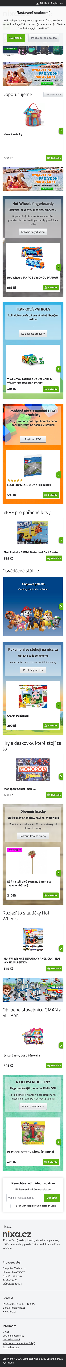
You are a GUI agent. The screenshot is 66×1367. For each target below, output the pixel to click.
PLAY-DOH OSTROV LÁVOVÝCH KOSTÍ (30, 1152)
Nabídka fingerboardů (33, 232)
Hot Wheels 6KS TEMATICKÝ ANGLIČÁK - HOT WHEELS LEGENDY (32, 960)
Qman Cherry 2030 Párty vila (22, 1055)
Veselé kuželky (13, 134)
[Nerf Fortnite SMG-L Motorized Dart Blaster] (33, 533)
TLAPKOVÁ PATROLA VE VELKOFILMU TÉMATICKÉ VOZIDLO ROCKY (30, 381)
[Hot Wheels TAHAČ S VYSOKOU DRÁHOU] (33, 258)
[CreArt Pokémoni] (33, 696)
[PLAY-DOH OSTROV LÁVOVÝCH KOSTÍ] (33, 1133)
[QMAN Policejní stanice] (33, 990)
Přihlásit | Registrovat (52, 3)
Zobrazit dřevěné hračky (33, 836)
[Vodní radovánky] (33, 74)
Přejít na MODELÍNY (33, 1106)
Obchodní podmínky (13, 1335)
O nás (6, 1332)
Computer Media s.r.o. (34, 1359)
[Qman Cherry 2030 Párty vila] (33, 1036)
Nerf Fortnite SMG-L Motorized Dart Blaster (31, 552)
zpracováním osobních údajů (42, 1205)
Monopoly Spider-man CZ (20, 789)
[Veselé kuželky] (33, 115)
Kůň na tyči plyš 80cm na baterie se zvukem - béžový (29, 883)
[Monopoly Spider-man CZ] (33, 769)
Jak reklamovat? (11, 1339)
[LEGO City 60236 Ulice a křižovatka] (33, 466)
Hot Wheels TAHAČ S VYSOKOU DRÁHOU (32, 277)
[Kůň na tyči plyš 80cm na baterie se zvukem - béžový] (33, 862)
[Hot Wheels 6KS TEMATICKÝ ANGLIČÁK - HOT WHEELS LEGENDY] (33, 939)
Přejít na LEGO (33, 439)
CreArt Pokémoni (18, 715)
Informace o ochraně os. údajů (19, 1343)
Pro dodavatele (11, 1347)
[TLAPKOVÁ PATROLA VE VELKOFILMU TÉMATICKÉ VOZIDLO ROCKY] (33, 360)
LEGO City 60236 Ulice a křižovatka (29, 485)
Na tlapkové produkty (33, 334)
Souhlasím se (36, 1205)
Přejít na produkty (33, 670)
